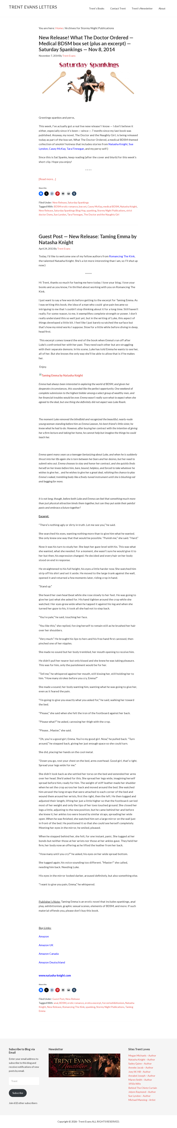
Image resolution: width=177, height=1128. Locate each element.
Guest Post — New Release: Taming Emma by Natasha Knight (88, 239)
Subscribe (17, 1092)
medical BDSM (111, 206)
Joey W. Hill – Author (139, 1071)
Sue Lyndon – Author (139, 1095)
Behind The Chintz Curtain (142, 1087)
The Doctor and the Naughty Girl (101, 214)
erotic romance (75, 1002)
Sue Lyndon (60, 214)
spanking (91, 210)
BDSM (62, 1002)
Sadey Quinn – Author (140, 1063)
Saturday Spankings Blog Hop (70, 210)
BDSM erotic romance (66, 206)
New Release (59, 202)
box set (83, 206)
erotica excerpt (93, 1002)
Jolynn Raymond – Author (142, 1091)
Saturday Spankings (78, 202)
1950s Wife (134, 1083)
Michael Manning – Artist (141, 1099)
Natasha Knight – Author (141, 1059)
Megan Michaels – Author (142, 1055)
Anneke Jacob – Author (140, 1067)
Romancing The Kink (73, 1006)
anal (56, 1002)
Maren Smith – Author (140, 1079)
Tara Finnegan (75, 148)
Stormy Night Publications (111, 210)
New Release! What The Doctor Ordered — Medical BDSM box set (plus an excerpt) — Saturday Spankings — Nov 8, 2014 (86, 43)
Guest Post (58, 998)
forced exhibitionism (113, 1002)
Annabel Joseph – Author (141, 1075)
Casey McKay (57, 148)
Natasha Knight (118, 144)
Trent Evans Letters (33, 6)
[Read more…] (47, 179)
